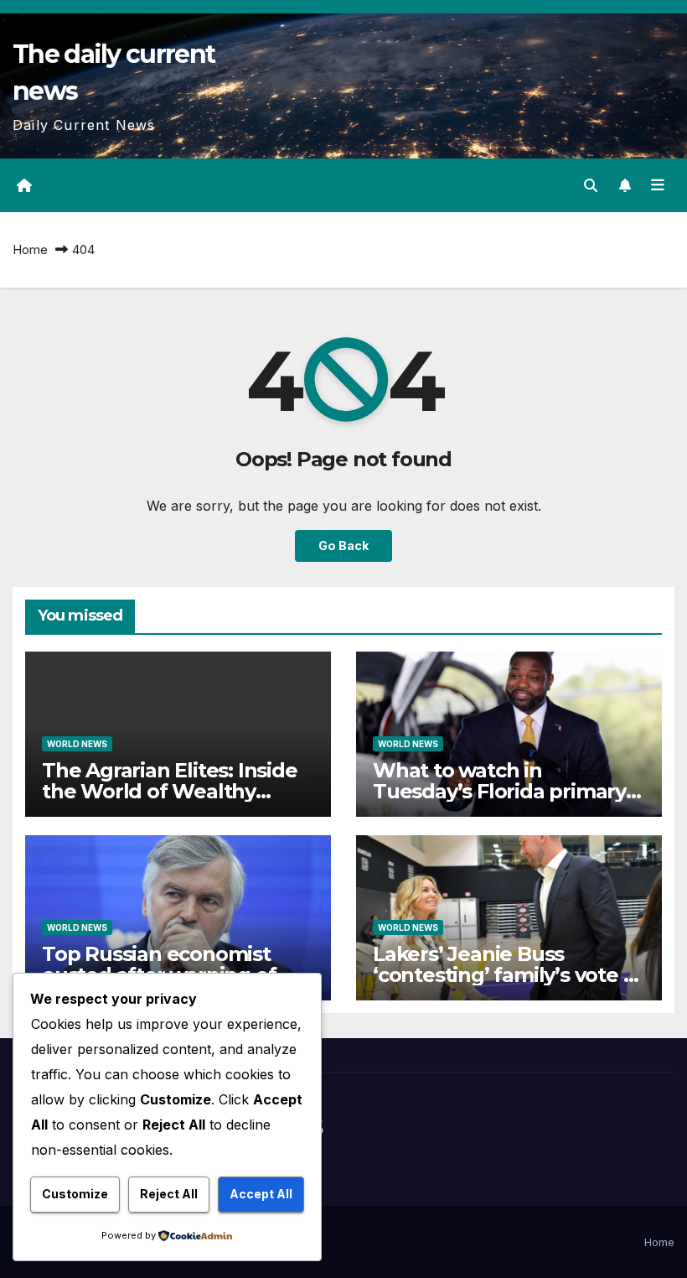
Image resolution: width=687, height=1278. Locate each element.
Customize (75, 1194)
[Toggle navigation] (657, 185)
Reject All (169, 1194)
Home (30, 249)
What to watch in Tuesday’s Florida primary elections (499, 791)
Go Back (343, 545)
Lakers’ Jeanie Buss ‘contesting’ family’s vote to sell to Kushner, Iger (508, 975)
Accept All (261, 1194)
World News (77, 744)
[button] (590, 185)
